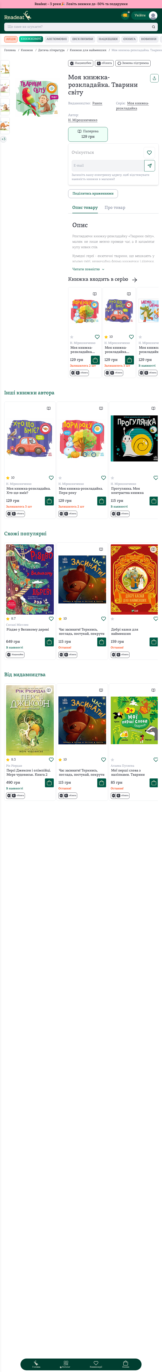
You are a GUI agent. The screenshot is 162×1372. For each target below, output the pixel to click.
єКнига (129, 39)
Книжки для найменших (88, 50)
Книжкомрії (31, 39)
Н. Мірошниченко (82, 120)
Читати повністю (86, 269)
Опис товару (85, 208)
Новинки (149, 39)
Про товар (115, 208)
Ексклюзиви (82, 39)
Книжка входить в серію (98, 279)
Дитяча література (51, 50)
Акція (11, 39)
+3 (3, 139)
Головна (10, 50)
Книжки (27, 50)
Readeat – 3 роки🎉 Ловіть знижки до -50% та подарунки (81, 4)
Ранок (97, 103)
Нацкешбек (108, 39)
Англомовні (57, 39)
